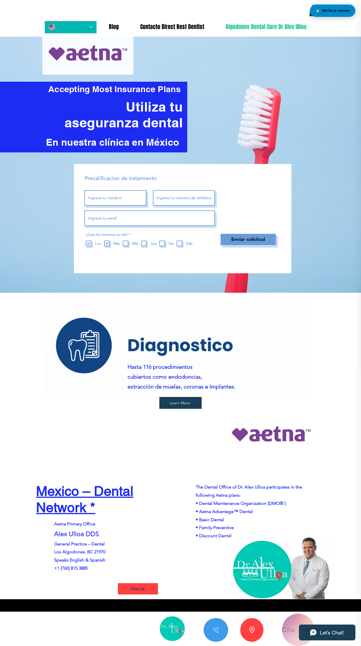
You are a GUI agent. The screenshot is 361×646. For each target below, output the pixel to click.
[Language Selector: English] (71, 27)
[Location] (251, 630)
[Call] (216, 630)
